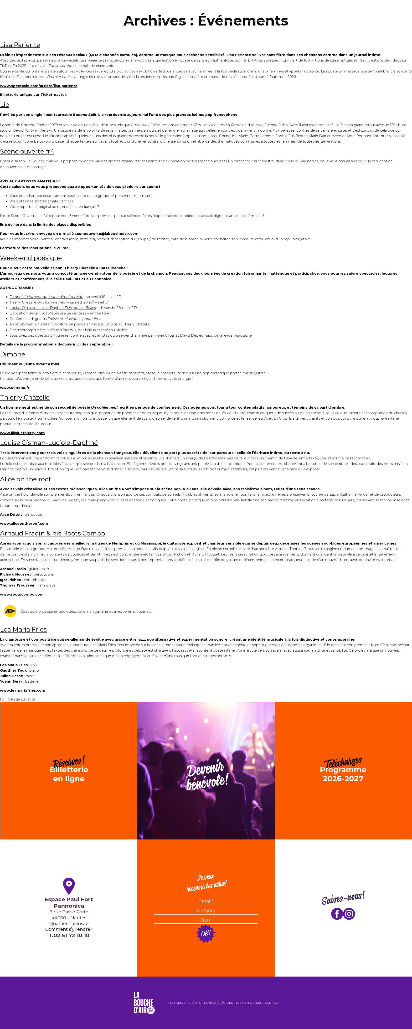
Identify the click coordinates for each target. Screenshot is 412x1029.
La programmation (153, 21)
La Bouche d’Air (120, 21)
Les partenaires (249, 1002)
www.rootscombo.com (22, 594)
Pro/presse (176, 1002)
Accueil (96, 21)
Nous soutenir (310, 21)
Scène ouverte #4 (27, 151)
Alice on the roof (25, 479)
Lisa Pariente (20, 45)
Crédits (195, 1002)
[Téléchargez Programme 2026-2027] (343, 705)
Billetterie (284, 21)
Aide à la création (224, 21)
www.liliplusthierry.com (22, 433)
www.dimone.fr (15, 388)
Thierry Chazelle (38, 302)
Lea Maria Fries (23, 629)
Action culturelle (189, 21)
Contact (271, 1002)
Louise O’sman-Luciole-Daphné (53, 308)
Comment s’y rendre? (68, 929)
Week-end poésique (31, 258)
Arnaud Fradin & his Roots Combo (52, 533)
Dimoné (46, 297)
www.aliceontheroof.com (24, 523)
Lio (4, 104)
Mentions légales (218, 1002)
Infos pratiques (257, 21)
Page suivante (23, 699)
